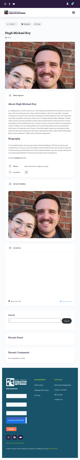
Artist (9, 37)
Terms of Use (10, 443)
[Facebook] (14, 437)
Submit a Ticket (60, 390)
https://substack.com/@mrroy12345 (36, 166)
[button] (73, 12)
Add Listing (38, 385)
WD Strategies (53, 449)
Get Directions (67, 301)
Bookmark (27, 24)
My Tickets (58, 395)
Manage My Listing (41, 390)
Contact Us (58, 399)
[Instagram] (8, 437)
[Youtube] (20, 437)
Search (11, 315)
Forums (37, 395)
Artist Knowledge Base (62, 385)
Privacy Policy (20, 443)
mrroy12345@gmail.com (17, 158)
